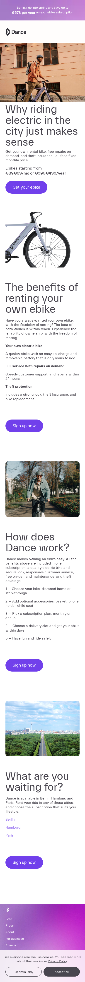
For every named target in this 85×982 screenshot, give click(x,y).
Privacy (10, 945)
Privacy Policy (57, 961)
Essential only (23, 972)
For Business (14, 938)
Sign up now (24, 425)
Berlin (10, 819)
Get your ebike (26, 187)
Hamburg (12, 827)
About (9, 932)
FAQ (8, 919)
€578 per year (23, 13)
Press (9, 925)
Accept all (62, 972)
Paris (9, 835)
